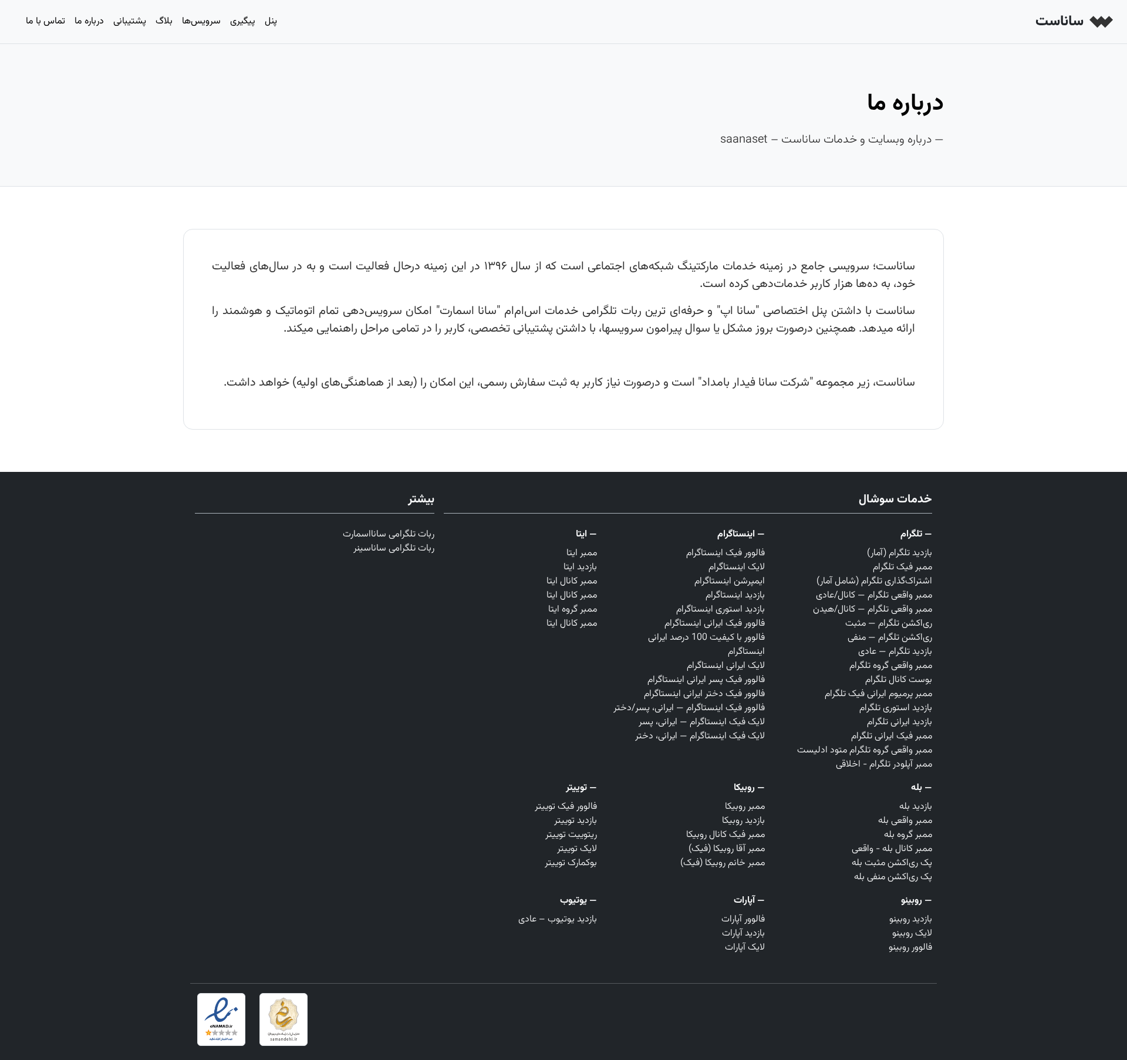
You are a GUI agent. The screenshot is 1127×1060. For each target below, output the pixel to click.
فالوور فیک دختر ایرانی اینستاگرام (704, 694)
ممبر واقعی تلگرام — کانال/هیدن (872, 609)
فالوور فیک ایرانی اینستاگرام (714, 623)
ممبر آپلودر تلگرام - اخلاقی (884, 764)
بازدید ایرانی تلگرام (899, 722)
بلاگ (164, 21)
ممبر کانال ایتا (571, 581)
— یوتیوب (578, 900)
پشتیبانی (129, 21)
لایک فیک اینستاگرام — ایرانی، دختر (700, 736)
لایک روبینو (912, 933)
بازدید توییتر (575, 820)
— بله (921, 788)
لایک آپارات (745, 947)
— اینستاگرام (741, 534)
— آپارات (749, 900)
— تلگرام (916, 534)
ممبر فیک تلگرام (902, 567)
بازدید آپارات (743, 933)
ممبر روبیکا (745, 806)
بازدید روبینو (910, 919)
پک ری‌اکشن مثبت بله (892, 863)
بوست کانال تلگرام (898, 680)
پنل (271, 21)
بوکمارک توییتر (571, 863)
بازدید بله (915, 806)
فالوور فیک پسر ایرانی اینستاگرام (706, 680)
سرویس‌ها (201, 21)
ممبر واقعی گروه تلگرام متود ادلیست (864, 750)
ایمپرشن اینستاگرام (729, 581)
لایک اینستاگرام (736, 567)
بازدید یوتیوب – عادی (557, 919)
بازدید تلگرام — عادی (895, 651)
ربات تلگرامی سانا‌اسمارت (388, 534)
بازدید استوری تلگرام (895, 708)
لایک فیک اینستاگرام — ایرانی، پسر (702, 722)
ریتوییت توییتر (571, 835)
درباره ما (89, 21)
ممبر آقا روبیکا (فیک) (727, 849)
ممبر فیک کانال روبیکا (725, 835)
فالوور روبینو (910, 947)
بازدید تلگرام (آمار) (899, 553)
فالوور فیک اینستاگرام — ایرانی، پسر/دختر (689, 708)
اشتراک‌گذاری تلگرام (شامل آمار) (874, 581)
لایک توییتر (577, 849)
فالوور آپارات (743, 919)
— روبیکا (749, 788)
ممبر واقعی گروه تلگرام (890, 666)
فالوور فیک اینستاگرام (725, 553)
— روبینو (916, 900)
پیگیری (242, 21)
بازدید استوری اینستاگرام (720, 609)
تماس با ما (45, 21)
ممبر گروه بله (908, 835)
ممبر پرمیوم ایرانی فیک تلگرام (878, 694)
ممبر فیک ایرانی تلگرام (891, 736)
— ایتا (586, 534)
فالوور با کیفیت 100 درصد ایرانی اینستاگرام (706, 644)
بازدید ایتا (580, 567)
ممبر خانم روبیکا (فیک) (722, 863)
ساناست (1061, 22)
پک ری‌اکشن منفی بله (893, 877)
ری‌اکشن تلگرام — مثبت (888, 623)
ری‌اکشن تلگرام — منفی (890, 637)
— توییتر (581, 788)
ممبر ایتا (581, 553)
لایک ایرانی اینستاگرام (726, 666)
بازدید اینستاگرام (735, 595)
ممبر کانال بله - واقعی (892, 849)
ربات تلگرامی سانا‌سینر (393, 548)
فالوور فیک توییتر (566, 806)
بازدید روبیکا (743, 820)
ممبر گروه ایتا (572, 609)
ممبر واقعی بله (905, 820)
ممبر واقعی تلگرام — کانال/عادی (874, 595)
